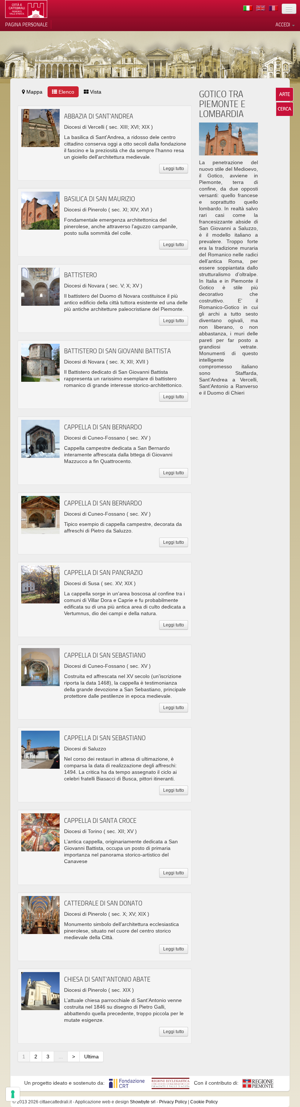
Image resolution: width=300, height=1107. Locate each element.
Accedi (283, 24)
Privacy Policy (173, 1101)
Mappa (33, 92)
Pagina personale (26, 24)
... (61, 1056)
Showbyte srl (142, 1101)
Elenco (65, 92)
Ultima (91, 1056)
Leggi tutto (173, 168)
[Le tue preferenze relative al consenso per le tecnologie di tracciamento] (13, 1094)
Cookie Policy (204, 1101)
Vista (95, 92)
